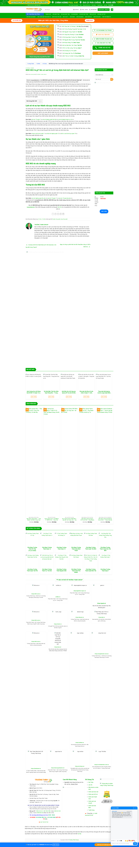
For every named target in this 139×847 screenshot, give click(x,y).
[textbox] (122, 843)
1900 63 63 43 (39, 811)
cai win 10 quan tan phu (65, 198)
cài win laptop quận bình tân (49, 119)
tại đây (79, 833)
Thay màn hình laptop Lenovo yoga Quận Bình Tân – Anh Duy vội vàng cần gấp (104, 392)
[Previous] (29, 305)
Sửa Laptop (93, 14)
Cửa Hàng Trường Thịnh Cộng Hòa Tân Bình (105, 549)
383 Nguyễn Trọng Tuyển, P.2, (72, 32)
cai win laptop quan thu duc (39, 198)
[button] (104, 9)
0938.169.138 (30, 5)
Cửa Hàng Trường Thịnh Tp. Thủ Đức (47, 570)
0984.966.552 (37, 5)
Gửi (135, 843)
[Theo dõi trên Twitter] (109, 5)
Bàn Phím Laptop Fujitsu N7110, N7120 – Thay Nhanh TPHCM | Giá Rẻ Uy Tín (87, 519)
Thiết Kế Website (106, 16)
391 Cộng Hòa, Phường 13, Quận (72, 34)
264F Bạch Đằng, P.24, (71, 42)
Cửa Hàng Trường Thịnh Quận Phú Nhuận (76, 571)
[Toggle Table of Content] (39, 101)
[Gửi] (60, 9)
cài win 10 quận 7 (36, 119)
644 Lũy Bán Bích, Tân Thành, (72, 45)
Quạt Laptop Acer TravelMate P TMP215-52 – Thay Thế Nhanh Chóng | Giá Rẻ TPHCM (52, 519)
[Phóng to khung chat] (134, 808)
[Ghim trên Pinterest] (61, 214)
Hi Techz (45, 63)
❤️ (133, 840)
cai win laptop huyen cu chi (65, 119)
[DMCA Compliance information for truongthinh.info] (106, 801)
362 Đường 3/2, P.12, (69, 50)
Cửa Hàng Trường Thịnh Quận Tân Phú (32, 570)
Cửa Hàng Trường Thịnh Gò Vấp (32, 548)
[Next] (87, 305)
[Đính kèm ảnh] (112, 841)
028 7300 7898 (47, 811)
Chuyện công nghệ (56, 219)
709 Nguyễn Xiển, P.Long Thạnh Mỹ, (73, 40)
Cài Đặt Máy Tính (83, 14)
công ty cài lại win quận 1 (38, 133)
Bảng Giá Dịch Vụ (86, 5)
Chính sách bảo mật (93, 791)
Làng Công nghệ (64, 219)
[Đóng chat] (136, 808)
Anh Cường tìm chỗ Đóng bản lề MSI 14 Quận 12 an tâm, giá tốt (34, 392)
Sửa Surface (88, 16)
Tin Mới (38, 63)
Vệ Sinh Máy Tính (65, 14)
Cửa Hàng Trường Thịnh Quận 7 (105, 570)
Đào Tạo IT (65, 16)
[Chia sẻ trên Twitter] (55, 214)
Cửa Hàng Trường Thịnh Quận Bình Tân (90, 570)
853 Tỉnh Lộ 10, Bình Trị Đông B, (73, 56)
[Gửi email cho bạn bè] (58, 214)
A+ (119, 840)
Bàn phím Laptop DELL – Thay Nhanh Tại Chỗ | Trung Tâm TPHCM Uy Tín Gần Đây (34, 519)
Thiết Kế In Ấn (96, 16)
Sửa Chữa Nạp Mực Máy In (44, 16)
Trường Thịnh (30, 63)
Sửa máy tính (56, 14)
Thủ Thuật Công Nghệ (73, 5)
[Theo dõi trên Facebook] (108, 5)
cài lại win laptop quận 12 (52, 133)
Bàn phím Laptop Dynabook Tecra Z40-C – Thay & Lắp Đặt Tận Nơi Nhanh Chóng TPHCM (105, 519)
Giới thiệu (94, 5)
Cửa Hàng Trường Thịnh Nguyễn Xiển (61, 570)
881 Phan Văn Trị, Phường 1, (71, 26)
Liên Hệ (105, 5)
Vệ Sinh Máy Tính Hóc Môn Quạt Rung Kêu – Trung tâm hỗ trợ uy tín (51, 392)
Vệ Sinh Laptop (101, 14)
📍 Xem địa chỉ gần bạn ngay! (104, 844)
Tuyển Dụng (99, 5)
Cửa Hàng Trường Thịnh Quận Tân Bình (90, 548)
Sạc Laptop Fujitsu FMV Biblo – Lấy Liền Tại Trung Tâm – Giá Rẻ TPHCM (69, 519)
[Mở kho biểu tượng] (136, 841)
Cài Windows (74, 14)
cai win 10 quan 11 (52, 198)
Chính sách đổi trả (93, 794)
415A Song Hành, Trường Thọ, (72, 37)
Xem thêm (104, 211)
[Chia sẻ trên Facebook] (53, 214)
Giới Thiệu (90, 782)
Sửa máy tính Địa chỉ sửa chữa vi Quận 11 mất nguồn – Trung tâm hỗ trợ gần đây (86, 392)
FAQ (80, 5)
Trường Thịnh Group (41, 74)
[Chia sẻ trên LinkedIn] (63, 214)
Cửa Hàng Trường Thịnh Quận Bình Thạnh (76, 549)
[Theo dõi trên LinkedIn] (112, 5)
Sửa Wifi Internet (31, 16)
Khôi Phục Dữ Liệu (56, 16)
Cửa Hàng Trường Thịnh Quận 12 (47, 548)
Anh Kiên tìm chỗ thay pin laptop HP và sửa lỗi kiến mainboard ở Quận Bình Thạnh (69, 392)
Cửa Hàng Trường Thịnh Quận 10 (61, 548)
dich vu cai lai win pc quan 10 (68, 133)
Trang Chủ (48, 14)
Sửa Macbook (79, 16)
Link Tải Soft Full (44, 822)
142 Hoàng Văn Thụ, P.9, (72, 53)
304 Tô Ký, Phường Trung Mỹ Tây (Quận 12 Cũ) (74, 29)
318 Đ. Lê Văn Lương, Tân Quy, (72, 48)
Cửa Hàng (72, 16)
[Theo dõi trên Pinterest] (111, 5)
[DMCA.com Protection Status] (106, 794)
